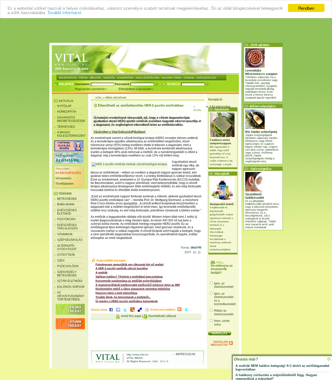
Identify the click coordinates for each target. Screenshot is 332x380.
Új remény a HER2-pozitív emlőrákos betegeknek (127, 301)
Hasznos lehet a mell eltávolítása (116, 292)
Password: (123, 84)
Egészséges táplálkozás (67, 226)
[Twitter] (125, 312)
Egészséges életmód (67, 211)
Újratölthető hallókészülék (254, 196)
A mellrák (101, 272)
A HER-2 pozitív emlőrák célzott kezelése (122, 268)
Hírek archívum (115, 97)
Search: (174, 84)
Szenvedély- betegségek (67, 273)
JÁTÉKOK (188, 77)
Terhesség (66, 126)
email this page (131, 316)
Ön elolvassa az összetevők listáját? (222, 269)
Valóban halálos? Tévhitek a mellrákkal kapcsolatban (129, 276)
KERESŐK (109, 77)
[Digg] (147, 312)
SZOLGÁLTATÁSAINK (147, 77)
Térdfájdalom (64, 183)
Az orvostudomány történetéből (70, 296)
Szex (61, 260)
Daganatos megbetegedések (71, 119)
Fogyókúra (66, 219)
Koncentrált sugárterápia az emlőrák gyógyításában (129, 280)
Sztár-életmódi (69, 281)
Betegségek (67, 198)
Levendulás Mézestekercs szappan (261, 72)
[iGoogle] (118, 312)
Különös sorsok (71, 287)
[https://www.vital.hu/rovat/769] (68, 150)
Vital (98, 97)
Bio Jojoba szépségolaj (261, 132)
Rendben (306, 8)
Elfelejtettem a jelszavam (135, 89)
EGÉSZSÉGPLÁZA (206, 77)
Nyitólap (64, 106)
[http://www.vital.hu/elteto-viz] (68, 162)
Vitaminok (65, 234)
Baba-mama (66, 204)
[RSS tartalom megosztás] (179, 311)
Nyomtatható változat (162, 316)
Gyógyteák (66, 254)
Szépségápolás (69, 240)
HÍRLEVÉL (95, 77)
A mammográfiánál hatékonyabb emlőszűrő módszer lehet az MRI (138, 284)
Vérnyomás (63, 178)
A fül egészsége (220, 106)
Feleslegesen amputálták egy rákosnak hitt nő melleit (130, 264)
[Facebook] (111, 312)
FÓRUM (83, 77)
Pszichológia (68, 266)
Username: (83, 84)
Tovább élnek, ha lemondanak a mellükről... (123, 297)
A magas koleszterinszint (71, 134)
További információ (64, 12)
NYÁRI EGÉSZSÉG (68, 173)
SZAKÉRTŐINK (125, 77)
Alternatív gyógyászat (67, 247)
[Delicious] (140, 312)
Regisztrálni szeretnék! (90, 89)
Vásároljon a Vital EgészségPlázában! (120, 132)
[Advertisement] (166, 30)
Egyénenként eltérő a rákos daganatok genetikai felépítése (133, 288)
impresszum (185, 354)
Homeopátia (66, 111)
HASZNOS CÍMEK (171, 77)
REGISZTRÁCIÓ (68, 77)
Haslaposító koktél (222, 204)
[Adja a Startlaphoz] (132, 312)
